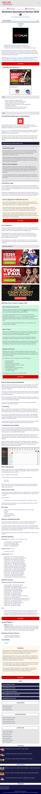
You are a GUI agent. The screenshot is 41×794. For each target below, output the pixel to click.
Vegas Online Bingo (7, 738)
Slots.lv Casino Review (7, 709)
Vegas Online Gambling (8, 731)
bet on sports (18, 316)
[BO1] (20, 257)
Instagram (6, 642)
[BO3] (20, 293)
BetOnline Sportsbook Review (9, 717)
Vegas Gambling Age (4, 787)
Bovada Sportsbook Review (9, 721)
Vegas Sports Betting (7, 736)
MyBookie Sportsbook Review (9, 723)
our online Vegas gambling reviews (15, 57)
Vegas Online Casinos (7, 732)
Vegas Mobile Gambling (8, 740)
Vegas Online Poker (7, 734)
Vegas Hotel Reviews (7, 741)
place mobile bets (7, 130)
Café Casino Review (7, 707)
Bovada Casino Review (7, 706)
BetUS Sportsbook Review (8, 719)
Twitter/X (6, 643)
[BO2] (20, 275)
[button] (20, 97)
